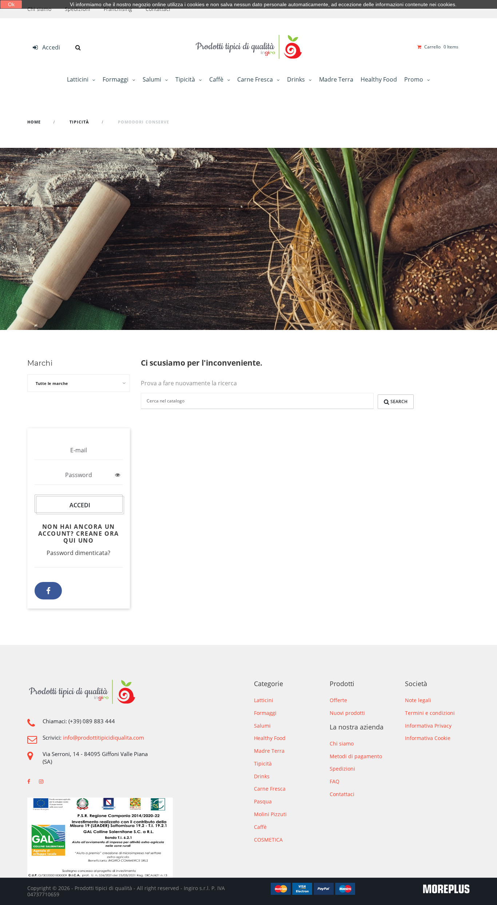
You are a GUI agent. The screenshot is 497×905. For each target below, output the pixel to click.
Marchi (39, 363)
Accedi (79, 505)
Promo (414, 79)
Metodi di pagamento (356, 756)
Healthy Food (379, 79)
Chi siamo (39, 8)
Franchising (118, 8)
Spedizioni (77, 8)
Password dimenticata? (78, 553)
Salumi (153, 79)
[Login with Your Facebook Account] (48, 590)
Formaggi (116, 79)
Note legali (418, 700)
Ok (11, 4)
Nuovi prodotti (347, 712)
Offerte (338, 700)
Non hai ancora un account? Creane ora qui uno (78, 533)
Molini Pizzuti (270, 814)
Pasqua (263, 802)
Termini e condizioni (430, 712)
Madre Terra (336, 79)
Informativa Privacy (428, 725)
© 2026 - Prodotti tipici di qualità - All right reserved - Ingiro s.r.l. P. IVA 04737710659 (126, 891)
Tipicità (185, 79)
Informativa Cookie (427, 738)
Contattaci (158, 8)
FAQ (334, 781)
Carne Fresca (255, 79)
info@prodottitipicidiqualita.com (103, 737)
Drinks (296, 79)
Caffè (217, 79)
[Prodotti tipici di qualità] (248, 47)
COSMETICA (268, 840)
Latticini (78, 79)
